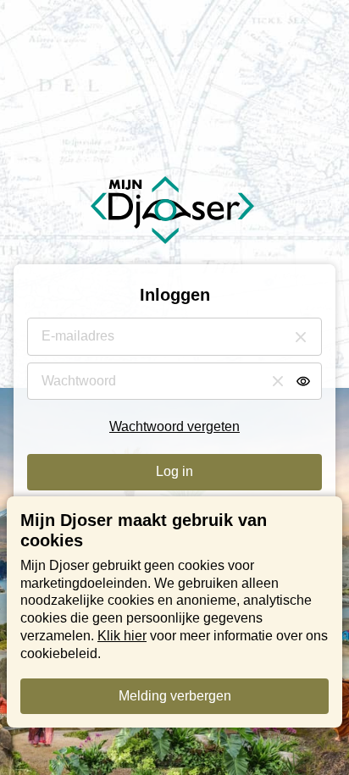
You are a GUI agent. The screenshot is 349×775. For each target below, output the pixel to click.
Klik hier (122, 635)
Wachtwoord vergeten (174, 426)
